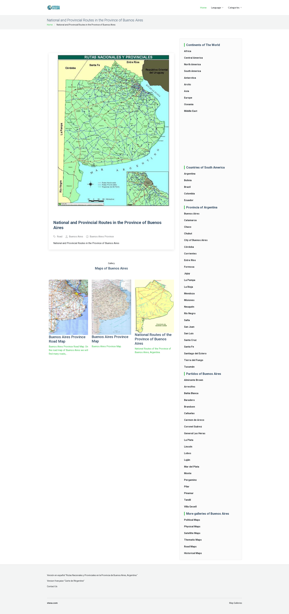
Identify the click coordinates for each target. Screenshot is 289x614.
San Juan (189, 326)
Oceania (188, 104)
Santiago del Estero (195, 353)
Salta (187, 320)
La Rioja (188, 286)
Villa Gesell (190, 506)
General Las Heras (194, 433)
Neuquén (189, 306)
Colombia (189, 193)
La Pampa (189, 280)
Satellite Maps (192, 533)
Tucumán (189, 366)
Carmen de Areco (194, 420)
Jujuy (187, 273)
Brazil (187, 187)
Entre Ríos (190, 260)
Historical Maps (193, 553)
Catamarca (190, 220)
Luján (187, 459)
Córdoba (189, 247)
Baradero (189, 400)
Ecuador (188, 200)
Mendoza (189, 293)
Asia (186, 91)
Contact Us (52, 586)
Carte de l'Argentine (74, 581)
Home (203, 7)
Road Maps (190, 546)
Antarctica (190, 77)
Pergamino (190, 480)
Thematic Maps (193, 539)
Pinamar (189, 493)
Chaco (187, 226)
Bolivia (188, 180)
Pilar (186, 486)
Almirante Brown (193, 380)
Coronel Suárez (193, 426)
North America (192, 64)
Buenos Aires (191, 213)
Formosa (189, 266)
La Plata (188, 440)
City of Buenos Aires (196, 240)
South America (192, 71)
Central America (193, 57)
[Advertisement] (111, 39)
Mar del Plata (191, 466)
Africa (187, 51)
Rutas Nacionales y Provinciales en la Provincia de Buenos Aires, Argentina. (101, 575)
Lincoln (188, 446)
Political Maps (192, 519)
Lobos (187, 453)
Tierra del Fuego (193, 360)
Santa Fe (189, 346)
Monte (187, 473)
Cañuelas (189, 413)
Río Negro (190, 313)
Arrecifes (189, 386)
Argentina (189, 173)
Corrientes (190, 253)
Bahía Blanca (191, 393)
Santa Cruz (190, 340)
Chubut (188, 233)
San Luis (189, 333)
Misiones (189, 300)
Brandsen (189, 406)
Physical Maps (192, 526)
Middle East (190, 111)
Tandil (187, 499)
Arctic (187, 84)
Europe (188, 97)
